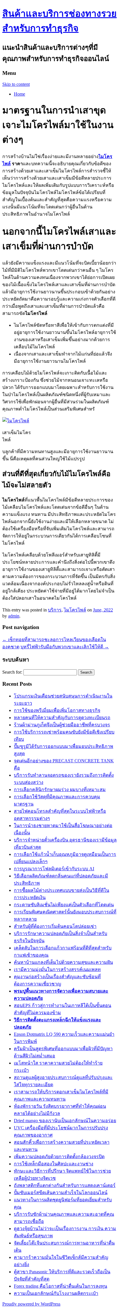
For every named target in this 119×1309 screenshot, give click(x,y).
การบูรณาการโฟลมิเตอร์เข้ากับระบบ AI (54, 868)
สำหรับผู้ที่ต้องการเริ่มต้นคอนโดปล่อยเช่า (55, 926)
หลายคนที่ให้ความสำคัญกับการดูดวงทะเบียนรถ (62, 717)
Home (19, 94)
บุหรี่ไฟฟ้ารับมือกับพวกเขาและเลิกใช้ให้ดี (65, 646)
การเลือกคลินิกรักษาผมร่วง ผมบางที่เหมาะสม (60, 789)
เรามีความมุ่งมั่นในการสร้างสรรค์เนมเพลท (57, 969)
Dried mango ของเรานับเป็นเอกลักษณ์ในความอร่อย (65, 1120)
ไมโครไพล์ (75, 609)
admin (13, 615)
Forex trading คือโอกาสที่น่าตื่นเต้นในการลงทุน (60, 1286)
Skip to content (16, 84)
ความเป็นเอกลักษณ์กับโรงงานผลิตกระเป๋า (56, 1293)
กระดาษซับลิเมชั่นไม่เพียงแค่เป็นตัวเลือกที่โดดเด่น (64, 904)
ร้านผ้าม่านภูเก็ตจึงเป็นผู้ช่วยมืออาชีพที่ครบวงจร (62, 724)
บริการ (55, 609)
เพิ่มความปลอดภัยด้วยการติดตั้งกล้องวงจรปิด (59, 1156)
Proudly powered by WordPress (31, 1304)
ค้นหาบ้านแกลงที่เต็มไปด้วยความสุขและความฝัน (63, 962)
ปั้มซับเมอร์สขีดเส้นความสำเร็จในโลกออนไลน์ (60, 1192)
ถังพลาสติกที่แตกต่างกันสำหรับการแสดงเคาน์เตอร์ (65, 1185)
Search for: (12, 672)
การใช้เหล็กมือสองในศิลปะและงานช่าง (53, 1163)
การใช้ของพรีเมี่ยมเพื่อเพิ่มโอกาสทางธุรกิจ (57, 710)
